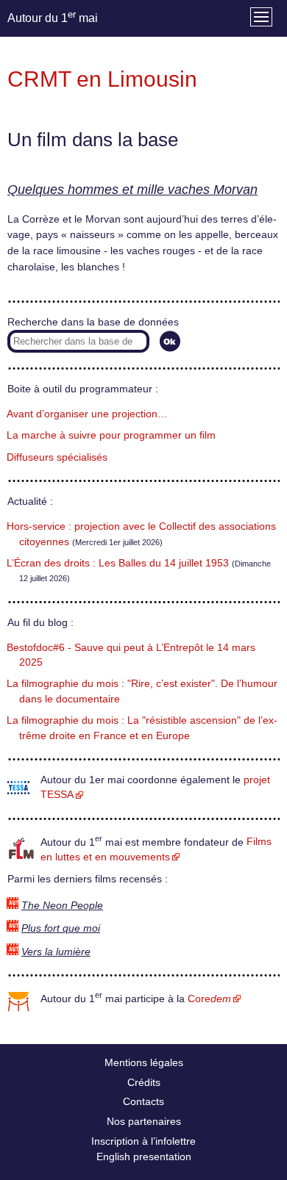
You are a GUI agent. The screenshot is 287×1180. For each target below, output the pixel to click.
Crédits (143, 1082)
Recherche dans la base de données (93, 322)
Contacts (143, 1101)
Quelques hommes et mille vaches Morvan (132, 189)
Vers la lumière (56, 951)
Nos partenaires (144, 1121)
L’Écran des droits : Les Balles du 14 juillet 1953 (118, 563)
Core (209, 998)
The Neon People (62, 905)
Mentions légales (143, 1062)
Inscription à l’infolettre (143, 1141)
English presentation (143, 1156)
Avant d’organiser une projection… (87, 414)
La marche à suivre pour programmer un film (111, 435)
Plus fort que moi (60, 928)
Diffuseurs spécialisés (57, 457)
